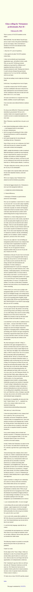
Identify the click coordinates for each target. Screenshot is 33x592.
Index (5, 581)
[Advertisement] (16, 11)
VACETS (23, 586)
